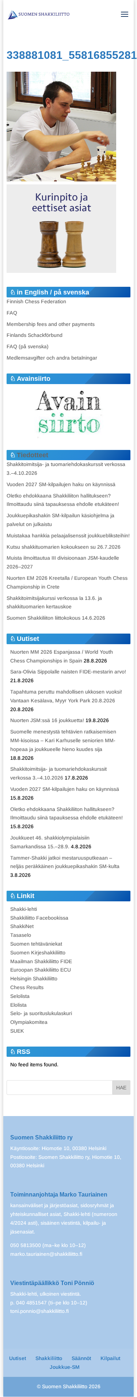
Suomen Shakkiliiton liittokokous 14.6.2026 (56, 618)
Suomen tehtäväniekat (36, 944)
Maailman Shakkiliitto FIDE (41, 961)
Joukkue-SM (65, 1367)
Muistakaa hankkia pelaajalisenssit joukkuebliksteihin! (68, 535)
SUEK (17, 1031)
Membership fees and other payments (51, 324)
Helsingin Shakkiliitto (33, 978)
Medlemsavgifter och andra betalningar (52, 358)
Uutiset (17, 1358)
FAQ (12, 313)
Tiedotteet (32, 455)
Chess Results (26, 987)
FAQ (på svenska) (28, 346)
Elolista (18, 1005)
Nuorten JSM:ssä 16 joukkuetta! (47, 720)
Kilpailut (110, 1358)
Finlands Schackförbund (34, 335)
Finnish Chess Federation (36, 301)
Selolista (20, 996)
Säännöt (81, 1358)
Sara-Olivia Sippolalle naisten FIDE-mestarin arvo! (68, 672)
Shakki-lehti (23, 909)
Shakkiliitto (48, 1358)
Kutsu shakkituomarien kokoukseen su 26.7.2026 (64, 547)
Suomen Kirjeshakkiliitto (37, 952)
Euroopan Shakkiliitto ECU (40, 970)
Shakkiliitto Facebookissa (39, 918)
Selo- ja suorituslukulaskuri (41, 1013)
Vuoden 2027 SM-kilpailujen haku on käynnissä (61, 484)
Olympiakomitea (28, 1022)
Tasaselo (20, 935)
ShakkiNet (22, 926)
